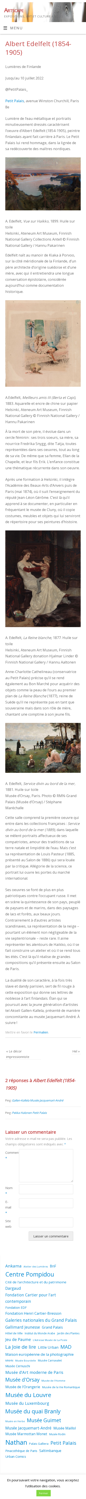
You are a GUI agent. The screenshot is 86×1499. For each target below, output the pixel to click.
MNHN (9, 1360)
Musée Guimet (44, 1420)
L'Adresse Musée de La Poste (50, 1340)
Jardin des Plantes (68, 1333)
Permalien (41, 1032)
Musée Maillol (64, 1428)
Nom (8, 1190)
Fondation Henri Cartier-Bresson (33, 1313)
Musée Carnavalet (50, 1360)
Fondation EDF (16, 1307)
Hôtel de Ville (14, 1333)
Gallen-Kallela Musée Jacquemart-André (37, 1100)
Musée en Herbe (15, 1421)
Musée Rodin (57, 1434)
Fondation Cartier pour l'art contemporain (30, 1298)
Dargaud (13, 1288)
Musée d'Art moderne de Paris (34, 1372)
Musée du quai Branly (33, 1411)
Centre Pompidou (29, 1274)
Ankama (13, 1266)
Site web (8, 1224)
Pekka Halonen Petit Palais (29, 1113)
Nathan (16, 1442)
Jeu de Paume (18, 1339)
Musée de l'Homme (53, 1380)
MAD (65, 1346)
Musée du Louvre (28, 1395)
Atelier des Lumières (36, 1266)
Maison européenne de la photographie (39, 1354)
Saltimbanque (50, 1450)
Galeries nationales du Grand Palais (41, 1320)
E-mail (8, 1207)
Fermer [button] (43, 1493)
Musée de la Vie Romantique (61, 1387)
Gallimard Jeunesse (22, 1327)
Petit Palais (14, 100)
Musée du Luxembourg (27, 1403)
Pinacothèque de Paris (21, 1451)
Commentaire (8, 1155)
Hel (76, 1051)
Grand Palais (52, 1327)
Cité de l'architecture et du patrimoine (35, 1282)
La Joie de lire (20, 1346)
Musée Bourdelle (25, 1360)
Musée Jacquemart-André (28, 1428)
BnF (53, 1266)
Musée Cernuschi (17, 1366)
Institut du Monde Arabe (40, 1333)
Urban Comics (15, 1456)
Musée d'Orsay (22, 1379)
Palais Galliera (39, 1444)
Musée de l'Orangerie (22, 1387)
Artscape (14, 10)
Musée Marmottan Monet (26, 1434)
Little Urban (48, 1347)
